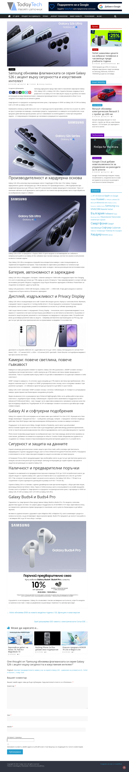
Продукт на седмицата (31, 16)
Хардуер (96, 234)
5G (91, 196)
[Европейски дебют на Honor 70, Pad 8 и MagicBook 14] (20, 633)
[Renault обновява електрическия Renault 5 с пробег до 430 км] (106, 87)
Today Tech (22, 84)
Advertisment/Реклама (109, 63)
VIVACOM (95, 209)
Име (9, 715)
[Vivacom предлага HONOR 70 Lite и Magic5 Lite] (74, 633)
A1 (94, 195)
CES (111, 196)
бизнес (105, 234)
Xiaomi (103, 209)
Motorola (100, 202)
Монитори (94, 217)
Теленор (109, 231)
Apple (107, 195)
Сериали (102, 220)
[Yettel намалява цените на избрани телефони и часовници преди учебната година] (106, 31)
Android (100, 196)
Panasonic (93, 206)
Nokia (110, 203)
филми (111, 235)
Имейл (10, 727)
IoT (106, 199)
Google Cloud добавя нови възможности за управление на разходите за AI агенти (106, 165)
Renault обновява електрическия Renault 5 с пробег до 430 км (105, 111)
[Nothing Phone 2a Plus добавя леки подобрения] (47, 633)
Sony (117, 206)
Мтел (98, 217)
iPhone (109, 199)
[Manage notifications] (124, 767)
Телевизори (100, 231)
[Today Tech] (24, 3)
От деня (16, 16)
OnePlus (114, 203)
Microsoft (93, 203)
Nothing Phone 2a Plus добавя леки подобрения (46, 648)
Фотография (117, 231)
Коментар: (11, 686)
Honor (93, 199)
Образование (105, 217)
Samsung (41, 84)
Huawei (100, 199)
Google (115, 196)
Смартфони (48, 84)
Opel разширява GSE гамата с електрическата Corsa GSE (61, 621)
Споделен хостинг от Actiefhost (111, 764)
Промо (45, 16)
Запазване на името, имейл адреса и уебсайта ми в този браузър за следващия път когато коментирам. (45, 747)
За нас (99, 16)
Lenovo (114, 199)
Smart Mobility (76, 16)
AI (96, 196)
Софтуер (106, 227)
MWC (106, 203)
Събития (116, 227)
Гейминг (109, 213)
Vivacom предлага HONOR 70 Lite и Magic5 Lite (74, 648)
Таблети (93, 231)
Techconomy (89, 16)
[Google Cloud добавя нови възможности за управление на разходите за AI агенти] (106, 140)
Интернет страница (14, 737)
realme (99, 206)
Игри (115, 214)
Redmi (103, 206)
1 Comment (32, 84)
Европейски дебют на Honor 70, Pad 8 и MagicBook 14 (18, 649)
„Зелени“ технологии (59, 16)
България (97, 213)
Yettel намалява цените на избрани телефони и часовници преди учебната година (105, 57)
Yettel (110, 209)
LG (118, 199)
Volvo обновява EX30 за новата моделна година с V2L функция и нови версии (43, 612)
